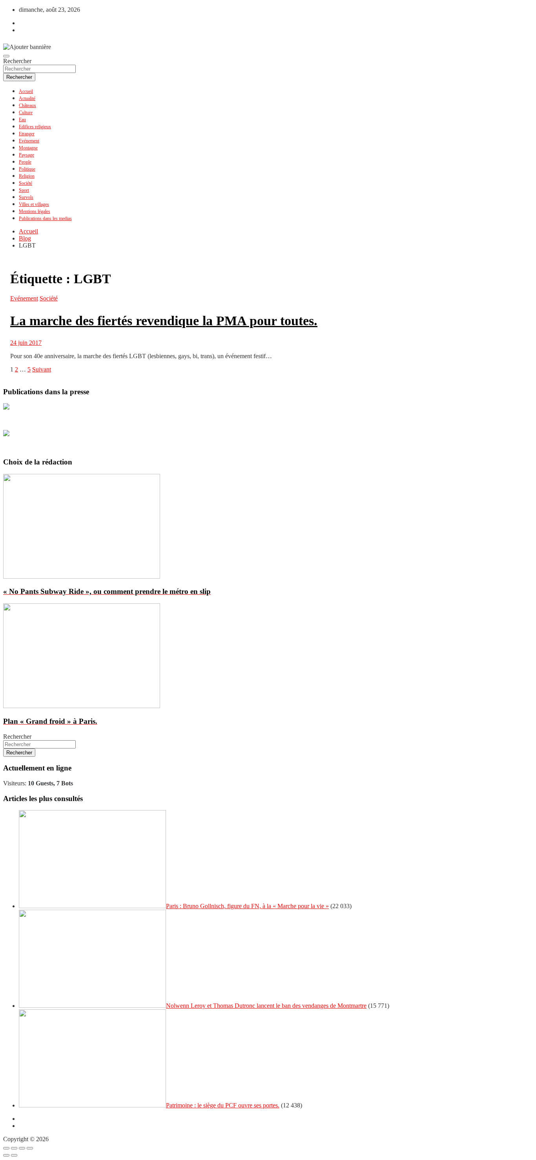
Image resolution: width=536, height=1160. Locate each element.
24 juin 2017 (26, 342)
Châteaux (27, 105)
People (25, 162)
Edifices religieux (35, 126)
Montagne (28, 148)
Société (25, 183)
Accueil (26, 91)
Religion (27, 176)
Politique (27, 169)
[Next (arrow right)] (14, 1155)
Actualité (27, 98)
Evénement (29, 141)
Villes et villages (34, 204)
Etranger (27, 134)
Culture (26, 112)
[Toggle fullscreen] (22, 1148)
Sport (24, 190)
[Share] (14, 1148)
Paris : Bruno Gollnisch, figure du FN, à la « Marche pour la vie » (247, 906)
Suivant (41, 369)
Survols (26, 197)
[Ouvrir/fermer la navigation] (6, 56)
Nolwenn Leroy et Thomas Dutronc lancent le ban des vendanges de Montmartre (266, 1005)
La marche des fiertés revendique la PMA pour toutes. (163, 320)
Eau (22, 119)
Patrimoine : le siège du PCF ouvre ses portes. (222, 1105)
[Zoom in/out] (30, 1148)
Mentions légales (34, 211)
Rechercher (17, 61)
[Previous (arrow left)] (6, 1155)
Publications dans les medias (45, 218)
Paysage (26, 155)
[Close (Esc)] (6, 1148)
